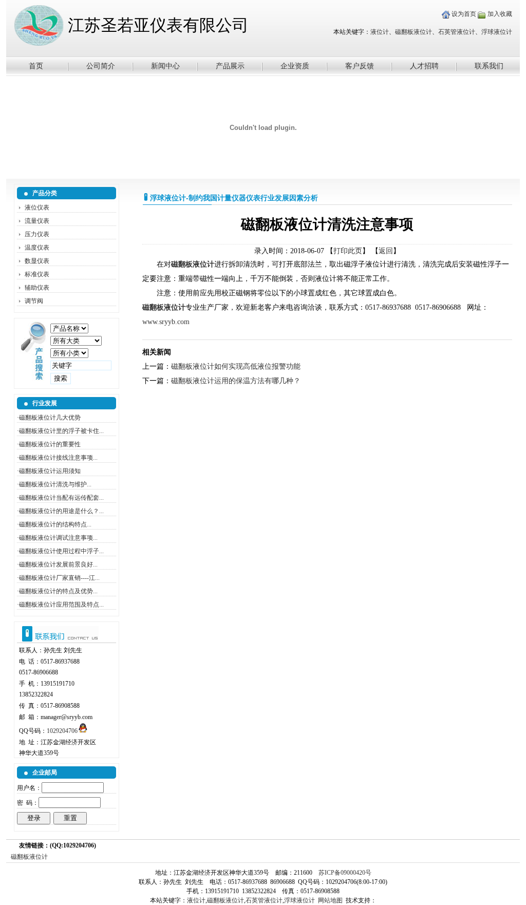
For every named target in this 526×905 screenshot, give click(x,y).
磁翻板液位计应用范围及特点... (61, 604)
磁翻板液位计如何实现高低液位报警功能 (235, 366)
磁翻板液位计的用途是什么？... (61, 511)
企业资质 (294, 66)
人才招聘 (424, 66)
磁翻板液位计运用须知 (50, 471)
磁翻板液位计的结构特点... (55, 524)
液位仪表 (37, 207)
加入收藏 (499, 13)
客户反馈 (359, 66)
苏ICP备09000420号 (344, 872)
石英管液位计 (456, 31)
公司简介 (100, 66)
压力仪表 (37, 234)
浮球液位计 (496, 31)
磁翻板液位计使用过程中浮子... (61, 551)
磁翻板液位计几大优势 (50, 417)
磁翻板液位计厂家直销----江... (59, 577)
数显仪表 (37, 261)
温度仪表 (37, 247)
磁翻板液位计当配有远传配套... (61, 497)
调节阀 (34, 301)
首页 (36, 66)
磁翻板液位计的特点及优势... (58, 591)
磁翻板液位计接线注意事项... (58, 457)
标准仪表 (37, 274)
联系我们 (489, 66)
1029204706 (62, 730)
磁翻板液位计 (413, 31)
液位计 (379, 31)
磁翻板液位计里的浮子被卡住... (61, 431)
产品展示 (230, 66)
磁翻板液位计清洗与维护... (55, 484)
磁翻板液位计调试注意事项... (58, 537)
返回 (386, 251)
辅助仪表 (37, 287)
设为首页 (463, 13)
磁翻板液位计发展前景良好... (58, 564)
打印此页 (347, 251)
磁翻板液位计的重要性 (50, 444)
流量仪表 (37, 220)
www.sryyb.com (166, 322)
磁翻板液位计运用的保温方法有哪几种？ (235, 381)
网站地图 (330, 900)
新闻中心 (165, 66)
